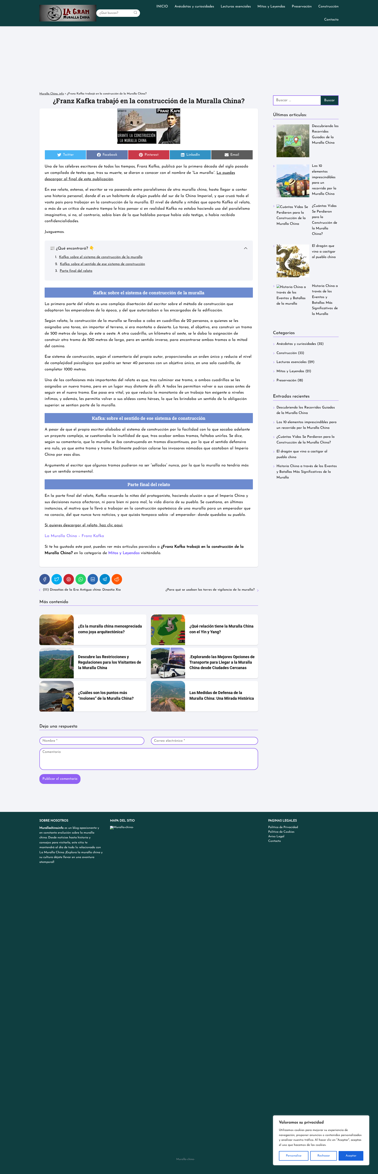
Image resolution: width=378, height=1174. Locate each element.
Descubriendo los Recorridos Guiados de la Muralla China (305, 410)
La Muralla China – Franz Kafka (74, 536)
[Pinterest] (68, 579)
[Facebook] (44, 579)
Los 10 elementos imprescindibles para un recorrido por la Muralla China (306, 425)
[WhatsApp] (80, 579)
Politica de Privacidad (283, 827)
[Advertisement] (189, 59)
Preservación (302, 6)
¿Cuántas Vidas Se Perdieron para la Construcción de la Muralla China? (305, 439)
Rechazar (323, 1155)
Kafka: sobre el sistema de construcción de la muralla (100, 257)
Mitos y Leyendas (271, 6)
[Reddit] (117, 579)
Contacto (331, 19)
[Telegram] (105, 579)
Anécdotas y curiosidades (194, 6)
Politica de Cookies (281, 832)
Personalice (293, 1155)
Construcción (328, 6)
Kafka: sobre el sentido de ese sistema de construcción (102, 264)
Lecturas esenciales (236, 6)
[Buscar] (135, 12)
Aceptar (351, 1155)
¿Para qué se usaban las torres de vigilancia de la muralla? (210, 589)
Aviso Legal (276, 836)
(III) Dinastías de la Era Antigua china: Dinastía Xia (82, 589)
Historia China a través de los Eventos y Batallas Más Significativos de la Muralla (306, 471)
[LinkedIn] (93, 579)
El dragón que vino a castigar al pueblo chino (301, 454)
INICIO (162, 6)
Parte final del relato (76, 271)
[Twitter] (56, 579)
